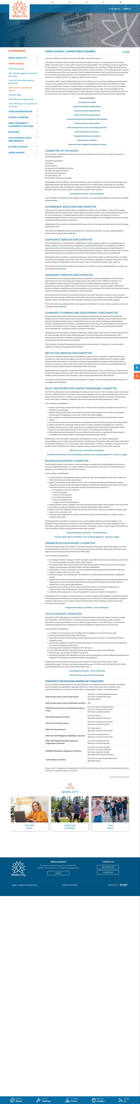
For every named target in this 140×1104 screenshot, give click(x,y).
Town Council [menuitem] (16, 63)
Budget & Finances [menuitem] (18, 117)
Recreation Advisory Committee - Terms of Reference (87, 532)
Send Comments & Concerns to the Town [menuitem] (21, 124)
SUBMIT (58, 873)
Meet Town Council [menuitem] (16, 68)
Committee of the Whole (87, 102)
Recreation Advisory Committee (87, 132)
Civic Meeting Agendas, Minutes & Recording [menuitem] (23, 74)
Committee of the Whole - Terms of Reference (87, 193)
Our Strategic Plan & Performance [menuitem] (20, 139)
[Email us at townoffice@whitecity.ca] (87, 2)
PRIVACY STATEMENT (70, 885)
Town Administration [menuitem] (20, 111)
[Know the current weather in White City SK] (121, 2)
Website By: (113, 885)
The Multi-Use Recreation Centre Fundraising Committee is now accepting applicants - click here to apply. (87, 454)
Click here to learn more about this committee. (87, 450)
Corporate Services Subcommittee (87, 110)
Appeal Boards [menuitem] (16, 152)
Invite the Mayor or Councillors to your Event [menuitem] (23, 105)
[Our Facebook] (137, 367)
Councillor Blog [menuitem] (15, 94)
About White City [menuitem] (18, 57)
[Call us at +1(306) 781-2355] (70, 2)
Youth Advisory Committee (87, 140)
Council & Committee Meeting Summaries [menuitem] (21, 81)
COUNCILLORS (108, 872)
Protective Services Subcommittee (87, 123)
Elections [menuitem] (14, 132)
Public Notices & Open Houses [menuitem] (21, 99)
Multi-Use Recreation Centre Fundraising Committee (87, 127)
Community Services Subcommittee (87, 115)
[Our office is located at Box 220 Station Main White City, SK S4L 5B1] (52, 2)
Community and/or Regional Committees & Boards (87, 144)
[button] (37, 57)
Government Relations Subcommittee (87, 106)
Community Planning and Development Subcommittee (87, 119)
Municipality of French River (19, 10)
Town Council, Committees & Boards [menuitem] (20, 89)
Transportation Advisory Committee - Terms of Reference (87, 607)
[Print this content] (128, 52)
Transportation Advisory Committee (87, 136)
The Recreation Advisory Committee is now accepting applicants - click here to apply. (87, 537)
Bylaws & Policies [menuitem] (18, 146)
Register (105, 846)
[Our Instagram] (137, 376)
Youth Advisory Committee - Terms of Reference (87, 671)
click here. (54, 200)
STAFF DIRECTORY (107, 867)
